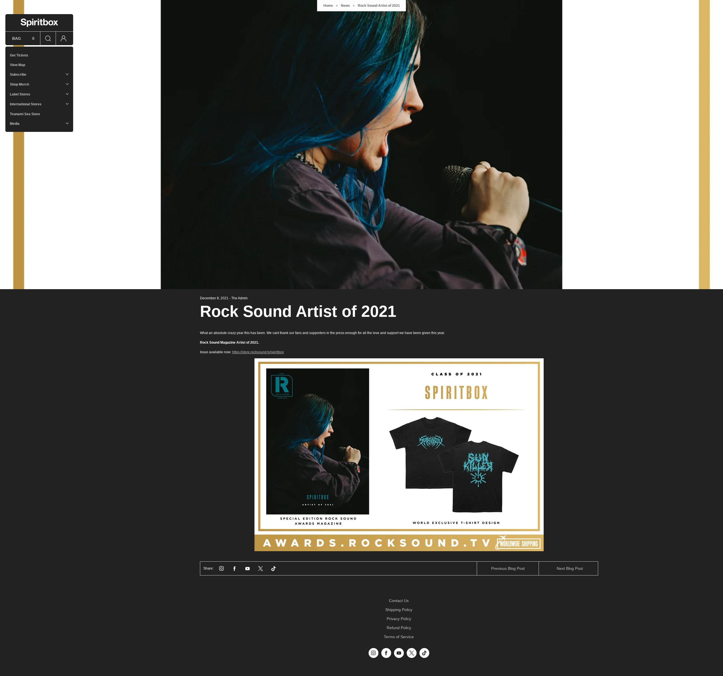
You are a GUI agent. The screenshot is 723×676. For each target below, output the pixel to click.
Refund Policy (399, 627)
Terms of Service (399, 636)
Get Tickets (19, 55)
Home (328, 6)
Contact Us (399, 600)
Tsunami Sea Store (25, 114)
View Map (17, 65)
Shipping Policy (398, 609)
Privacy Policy (399, 618)
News (345, 6)
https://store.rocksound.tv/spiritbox (258, 352)
